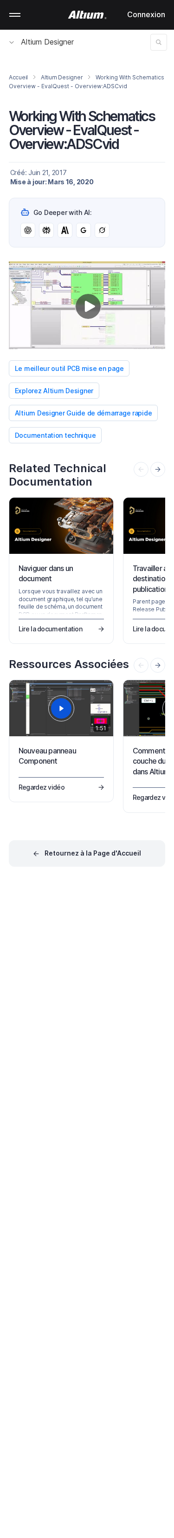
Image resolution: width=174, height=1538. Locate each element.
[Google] (83, 230)
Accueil (18, 77)
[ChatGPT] (27, 230)
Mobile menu (15, 15)
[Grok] (102, 230)
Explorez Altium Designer (54, 391)
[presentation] (157, 469)
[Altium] (87, 15)
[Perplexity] (46, 230)
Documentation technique (55, 435)
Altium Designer (47, 41)
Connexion (146, 14)
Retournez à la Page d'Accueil (93, 853)
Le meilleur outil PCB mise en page (69, 368)
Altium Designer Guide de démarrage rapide (83, 413)
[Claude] (65, 230)
